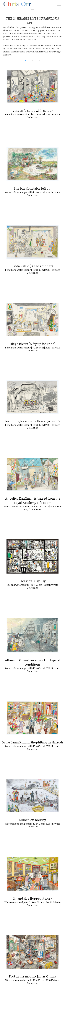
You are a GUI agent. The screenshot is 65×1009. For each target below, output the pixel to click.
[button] (59, 4)
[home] (16, 3)
